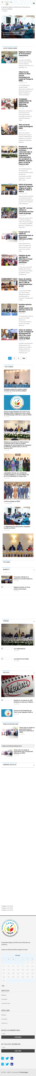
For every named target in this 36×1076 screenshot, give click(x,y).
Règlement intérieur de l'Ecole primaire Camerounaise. (25, 53)
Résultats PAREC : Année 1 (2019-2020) (14, 694)
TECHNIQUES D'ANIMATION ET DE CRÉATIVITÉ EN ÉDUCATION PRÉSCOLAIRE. (25, 102)
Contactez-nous (5, 1003)
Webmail (3, 995)
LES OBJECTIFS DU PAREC (21, 659)
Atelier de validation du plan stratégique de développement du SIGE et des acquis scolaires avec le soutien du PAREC (26, 334)
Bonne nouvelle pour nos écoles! (12, 896)
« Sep (2, 985)
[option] (18, 27)
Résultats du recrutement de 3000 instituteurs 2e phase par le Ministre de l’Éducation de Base (23, 702)
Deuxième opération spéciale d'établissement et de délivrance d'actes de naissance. (26, 308)
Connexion (4, 999)
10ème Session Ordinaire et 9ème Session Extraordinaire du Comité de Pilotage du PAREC (26, 76)
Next (24, 358)
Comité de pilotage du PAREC (12, 501)
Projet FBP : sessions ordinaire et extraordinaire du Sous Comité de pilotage (26, 210)
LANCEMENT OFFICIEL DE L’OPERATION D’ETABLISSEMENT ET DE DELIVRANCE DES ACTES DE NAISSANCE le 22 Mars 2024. (16, 474)
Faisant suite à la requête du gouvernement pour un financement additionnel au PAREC (26, 235)
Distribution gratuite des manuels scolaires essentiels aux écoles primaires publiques (15, 390)
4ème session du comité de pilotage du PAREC (26, 126)
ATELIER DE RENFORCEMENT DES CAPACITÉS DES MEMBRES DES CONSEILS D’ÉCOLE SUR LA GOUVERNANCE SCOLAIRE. (17, 787)
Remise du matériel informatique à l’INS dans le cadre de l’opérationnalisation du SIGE (25, 282)
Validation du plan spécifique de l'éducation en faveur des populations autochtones (25, 259)
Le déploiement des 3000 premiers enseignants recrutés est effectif (14, 33)
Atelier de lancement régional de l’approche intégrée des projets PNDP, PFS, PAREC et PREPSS (26, 188)
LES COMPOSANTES (19, 649)
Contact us (4, 1023)
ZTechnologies (23, 1072)
